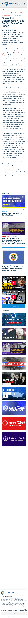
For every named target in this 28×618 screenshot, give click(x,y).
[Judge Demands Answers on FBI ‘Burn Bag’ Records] (13, 201)
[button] (3, 4)
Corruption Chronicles (8, 15)
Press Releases (5, 236)
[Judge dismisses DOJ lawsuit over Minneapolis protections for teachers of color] (13, 257)
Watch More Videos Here (13, 306)
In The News (5, 265)
